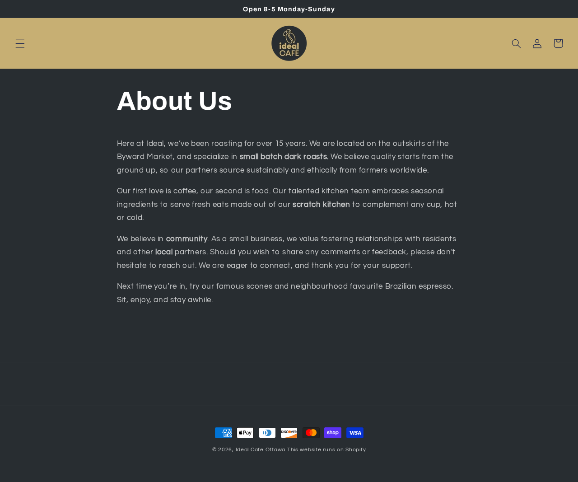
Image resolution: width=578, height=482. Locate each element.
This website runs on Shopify (326, 449)
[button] (19, 43)
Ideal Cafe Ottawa (261, 449)
